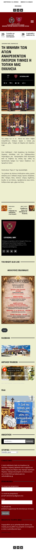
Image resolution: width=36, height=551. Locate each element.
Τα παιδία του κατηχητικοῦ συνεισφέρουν (10, 35)
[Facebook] (14, 10)
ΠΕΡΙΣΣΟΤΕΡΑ (6, 532)
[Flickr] (18, 10)
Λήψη (4, 330)
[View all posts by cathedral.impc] (16, 76)
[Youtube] (21, 10)
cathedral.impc (24, 76)
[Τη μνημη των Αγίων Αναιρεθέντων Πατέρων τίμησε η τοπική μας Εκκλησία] (18, 100)
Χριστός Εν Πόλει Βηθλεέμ (18, 383)
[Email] (15, 251)
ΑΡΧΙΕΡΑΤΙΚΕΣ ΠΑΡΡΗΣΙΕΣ (10, 43)
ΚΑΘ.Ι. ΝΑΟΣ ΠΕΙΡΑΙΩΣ (6, 383)
